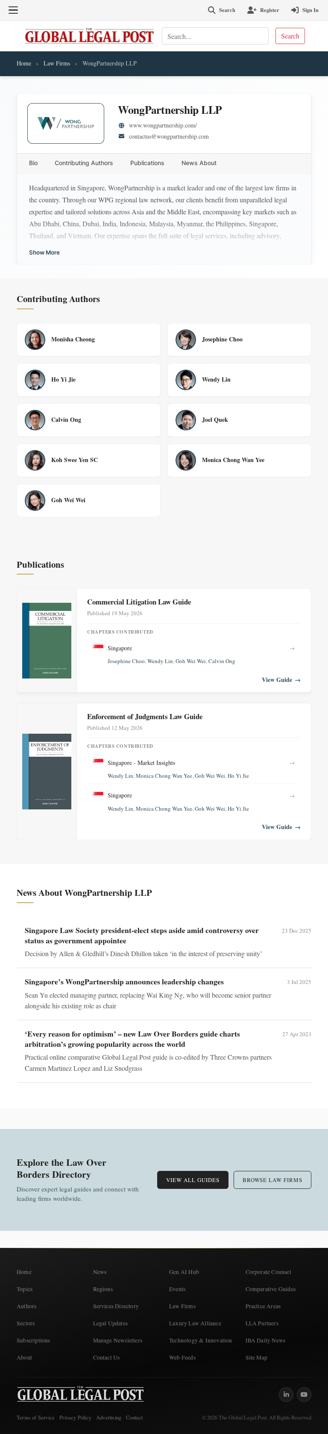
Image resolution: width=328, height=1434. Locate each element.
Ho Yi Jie (238, 775)
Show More (44, 252)
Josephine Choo (126, 661)
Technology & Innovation (200, 1340)
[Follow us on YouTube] (304, 1394)
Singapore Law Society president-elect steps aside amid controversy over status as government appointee (142, 935)
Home (24, 63)
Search (290, 35)
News (100, 1272)
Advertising (108, 1417)
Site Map (257, 1357)
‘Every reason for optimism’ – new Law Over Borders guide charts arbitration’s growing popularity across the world (132, 1038)
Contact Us (106, 1357)
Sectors (26, 1323)
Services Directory (116, 1306)
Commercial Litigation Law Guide (139, 601)
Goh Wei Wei (191, 661)
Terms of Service (36, 1417)
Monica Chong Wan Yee (164, 775)
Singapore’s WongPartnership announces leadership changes (124, 981)
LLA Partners (262, 1323)
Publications (147, 162)
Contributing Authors (84, 162)
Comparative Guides (271, 1289)
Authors (26, 1306)
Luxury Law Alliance (195, 1323)
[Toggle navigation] (13, 10)
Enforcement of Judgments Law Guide (144, 716)
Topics (24, 1289)
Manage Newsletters (118, 1340)
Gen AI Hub (184, 1272)
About (24, 1357)
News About (199, 162)
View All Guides (193, 1180)
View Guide (281, 680)
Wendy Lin (160, 661)
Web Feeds (182, 1357)
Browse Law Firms (272, 1180)
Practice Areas (263, 1306)
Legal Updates (110, 1323)
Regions (103, 1289)
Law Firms (57, 63)
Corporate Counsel (268, 1272)
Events (177, 1289)
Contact (134, 1417)
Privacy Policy (75, 1417)
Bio (33, 162)
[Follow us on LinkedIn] (286, 1394)
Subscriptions (33, 1340)
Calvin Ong (221, 661)
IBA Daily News (266, 1340)
